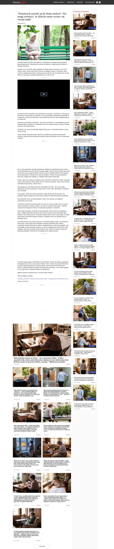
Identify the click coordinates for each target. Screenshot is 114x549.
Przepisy (80, 2)
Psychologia (90, 2)
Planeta (19, 2)
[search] (100, 2)
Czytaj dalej (42, 546)
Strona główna (59, 2)
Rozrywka (70, 2)
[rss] (97, 2)
